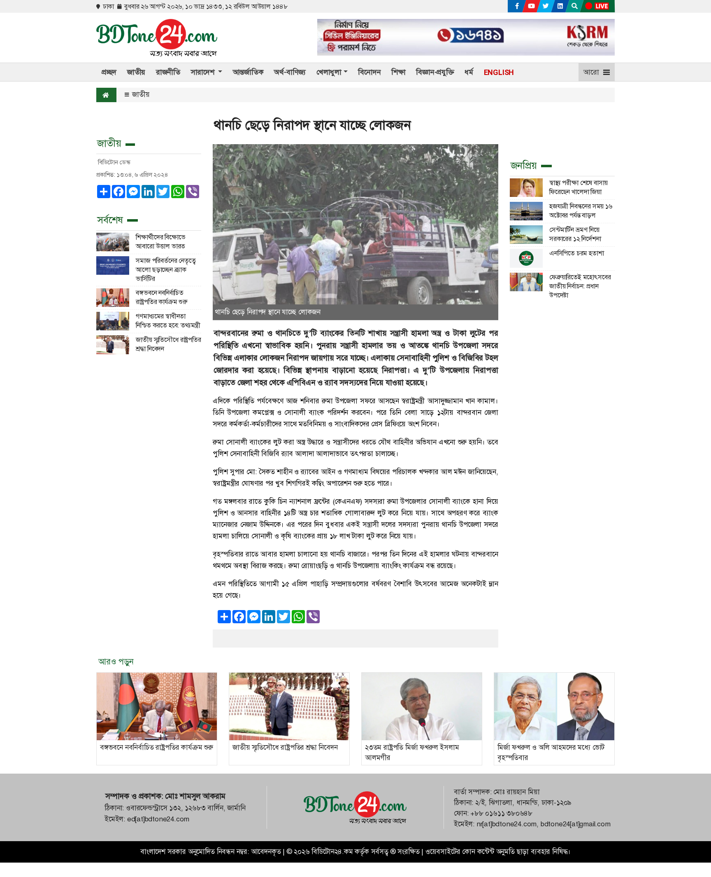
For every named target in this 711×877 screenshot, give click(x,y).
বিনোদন (369, 72)
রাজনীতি (168, 72)
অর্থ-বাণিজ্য (290, 72)
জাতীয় (136, 72)
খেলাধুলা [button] (329, 72)
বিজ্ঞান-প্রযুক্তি (435, 72)
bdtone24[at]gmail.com (576, 824)
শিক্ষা (398, 72)
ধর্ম (469, 72)
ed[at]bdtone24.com (158, 819)
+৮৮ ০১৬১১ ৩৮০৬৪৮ (501, 813)
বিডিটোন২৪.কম (332, 851)
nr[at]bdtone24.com (506, 824)
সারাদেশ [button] (203, 72)
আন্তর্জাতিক (248, 72)
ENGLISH (499, 72)
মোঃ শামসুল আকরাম (195, 796)
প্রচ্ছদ (109, 72)
